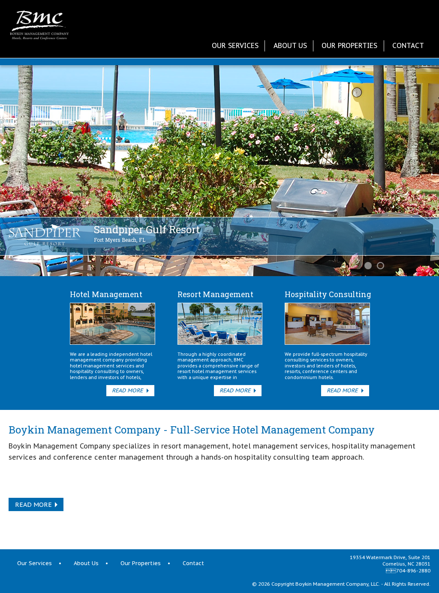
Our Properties (349, 45)
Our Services (235, 45)
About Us (290, 45)
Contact (408, 45)
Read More (127, 390)
